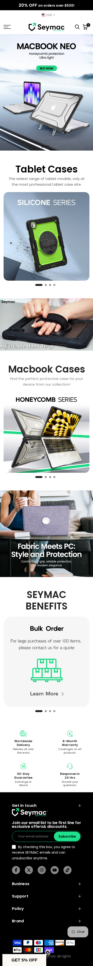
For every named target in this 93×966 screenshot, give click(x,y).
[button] (24, 960)
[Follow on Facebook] (16, 870)
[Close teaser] (47, 952)
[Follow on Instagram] (42, 870)
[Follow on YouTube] (55, 870)
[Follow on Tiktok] (67, 870)
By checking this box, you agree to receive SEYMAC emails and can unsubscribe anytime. (43, 852)
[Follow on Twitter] (29, 870)
